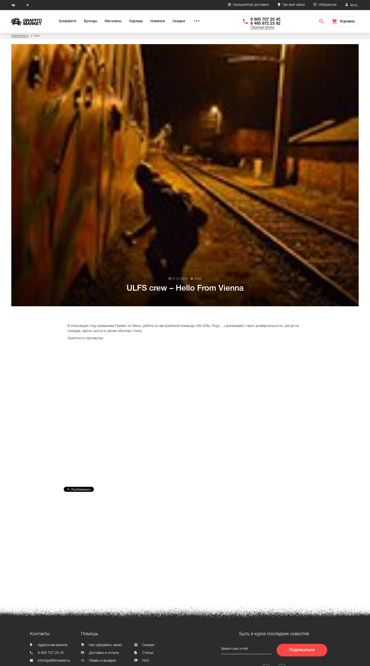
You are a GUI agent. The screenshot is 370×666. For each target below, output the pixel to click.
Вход (353, 5)
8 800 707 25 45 (265, 19)
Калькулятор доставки (251, 5)
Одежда (136, 21)
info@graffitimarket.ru (54, 660)
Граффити (67, 21)
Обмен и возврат (102, 660)
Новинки (157, 21)
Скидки (178, 21)
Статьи (147, 653)
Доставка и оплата (104, 653)
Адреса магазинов (52, 645)
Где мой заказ (294, 5)
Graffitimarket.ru (19, 36)
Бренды (90, 21)
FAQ (145, 660)
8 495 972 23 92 (265, 23)
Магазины (113, 21)
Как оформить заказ (105, 645)
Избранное (328, 5)
